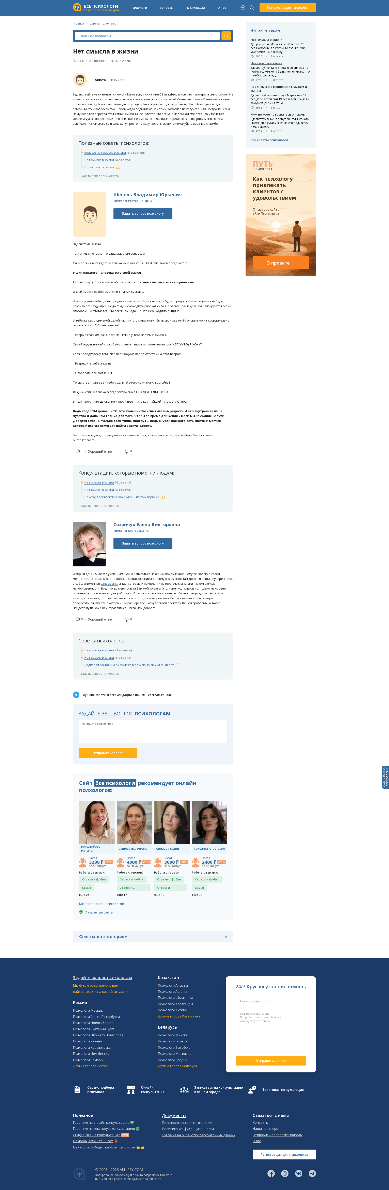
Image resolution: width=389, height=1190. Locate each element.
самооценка (109, 583)
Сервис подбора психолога (100, 1089)
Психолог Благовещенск (131, 531)
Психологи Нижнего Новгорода (98, 1035)
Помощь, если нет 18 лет (93, 1141)
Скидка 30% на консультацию (97, 1135)
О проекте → (280, 263)
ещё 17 (122, 895)
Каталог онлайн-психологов (101, 904)
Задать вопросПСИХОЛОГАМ (385, 777)
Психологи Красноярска (92, 1047)
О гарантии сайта (99, 912)
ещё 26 (84, 895)
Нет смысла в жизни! (99, 650)
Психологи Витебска (174, 1047)
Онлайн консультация (152, 1089)
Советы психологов (103, 23)
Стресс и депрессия (127, 888)
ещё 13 (159, 895)
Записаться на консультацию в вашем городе (218, 1089)
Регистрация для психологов (284, 1154)
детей (77, 119)
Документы (174, 1115)
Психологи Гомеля (172, 1041)
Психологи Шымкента (175, 997)
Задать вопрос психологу (143, 213)
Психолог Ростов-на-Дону (133, 201)
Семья (86, 888)
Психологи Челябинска (91, 1053)
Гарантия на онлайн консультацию (101, 1122)
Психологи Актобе (172, 1010)
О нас (257, 1141)
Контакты (260, 1122)
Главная (78, 23)
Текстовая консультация (283, 1089)
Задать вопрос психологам (99, 176)
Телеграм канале (159, 695)
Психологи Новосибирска (93, 1023)
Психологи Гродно (172, 1060)
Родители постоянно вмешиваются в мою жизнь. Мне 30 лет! (129, 665)
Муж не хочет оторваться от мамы (278, 114)
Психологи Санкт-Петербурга (96, 1016)
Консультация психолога (287, 7)
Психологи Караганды (175, 1004)
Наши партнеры (266, 1128)
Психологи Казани (87, 1041)
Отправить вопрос (270, 1060)
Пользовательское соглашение (187, 1122)
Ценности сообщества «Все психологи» (104, 1147)
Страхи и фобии (120, 61)
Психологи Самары (88, 1060)
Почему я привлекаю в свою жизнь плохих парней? (121, 497)
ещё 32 (197, 895)
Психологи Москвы (88, 1010)
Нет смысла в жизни (99, 160)
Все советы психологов (269, 140)
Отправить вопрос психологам (277, 1135)
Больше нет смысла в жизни (105, 152)
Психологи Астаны (172, 991)
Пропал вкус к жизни (99, 167)
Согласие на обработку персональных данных (198, 1135)
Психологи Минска (173, 1035)
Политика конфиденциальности (188, 1129)
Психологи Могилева (174, 1053)
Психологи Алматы (173, 985)
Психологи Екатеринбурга (93, 1029)
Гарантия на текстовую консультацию (104, 1128)
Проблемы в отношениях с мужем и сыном (279, 89)
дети (193, 306)
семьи (197, 99)
